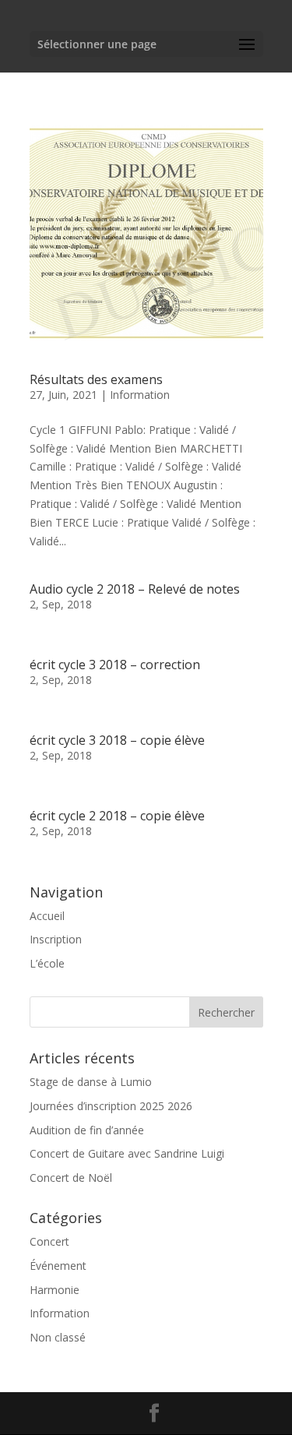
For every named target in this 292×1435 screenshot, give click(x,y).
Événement (58, 1265)
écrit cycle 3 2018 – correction (115, 664)
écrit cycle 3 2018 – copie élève (117, 740)
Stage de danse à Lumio (91, 1081)
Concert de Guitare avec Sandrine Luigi (127, 1153)
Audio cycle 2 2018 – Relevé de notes (135, 589)
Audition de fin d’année (87, 1130)
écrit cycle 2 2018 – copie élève (117, 815)
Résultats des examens (96, 379)
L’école (47, 963)
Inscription (56, 939)
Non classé (58, 1337)
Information (140, 394)
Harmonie (54, 1289)
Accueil (47, 915)
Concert (49, 1241)
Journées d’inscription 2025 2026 (111, 1105)
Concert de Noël (71, 1177)
